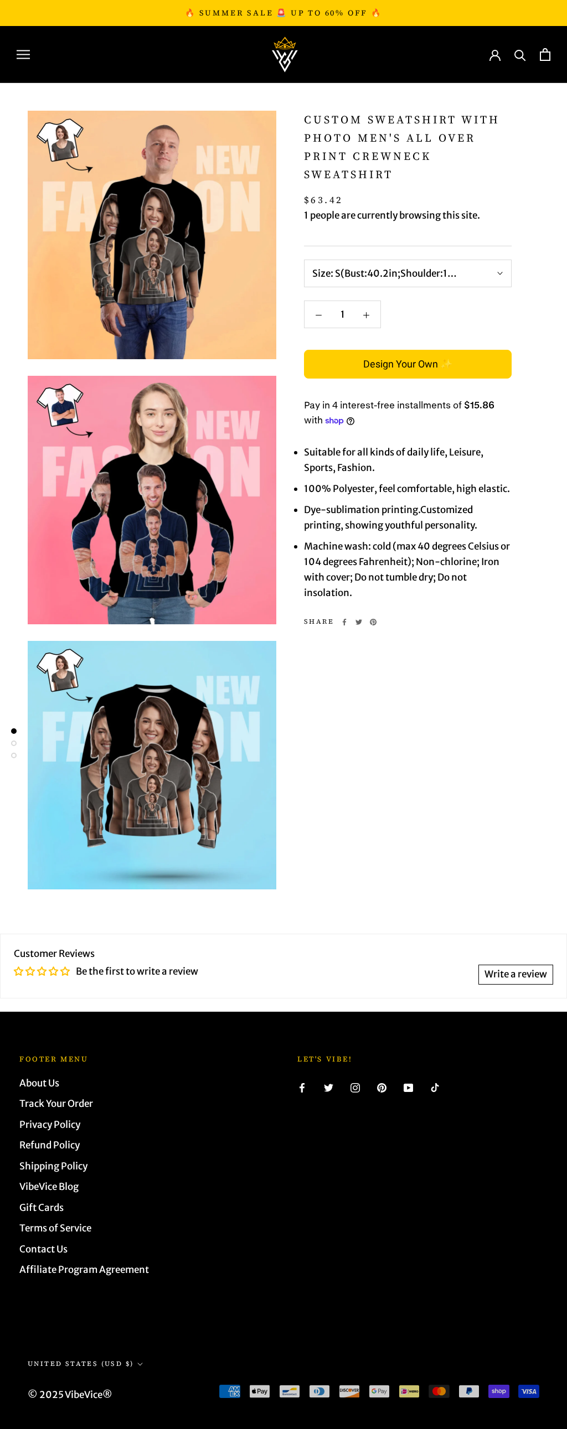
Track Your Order (56, 1103)
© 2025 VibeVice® (70, 1395)
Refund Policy (49, 1145)
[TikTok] (435, 1087)
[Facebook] (344, 622)
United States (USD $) (80, 1363)
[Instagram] (355, 1087)
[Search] (520, 54)
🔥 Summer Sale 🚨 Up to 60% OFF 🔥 (283, 12)
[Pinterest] (373, 622)
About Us (39, 1083)
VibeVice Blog (49, 1187)
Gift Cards (41, 1208)
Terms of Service (55, 1228)
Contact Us (43, 1249)
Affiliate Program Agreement (84, 1270)
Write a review (515, 974)
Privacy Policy (49, 1125)
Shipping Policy (53, 1166)
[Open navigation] (23, 54)
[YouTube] (408, 1087)
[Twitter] (358, 622)
